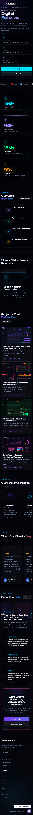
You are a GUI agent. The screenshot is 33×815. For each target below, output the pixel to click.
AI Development (5, 756)
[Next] (7, 487)
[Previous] (3, 487)
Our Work (4, 777)
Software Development (7, 759)
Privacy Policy (5, 798)
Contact (4, 783)
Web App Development (7, 762)
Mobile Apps (4, 765)
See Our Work (17, 74)
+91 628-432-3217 (5, 795)
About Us (4, 774)
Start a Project (17, 69)
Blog (3, 780)
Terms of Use (5, 801)
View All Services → (25, 198)
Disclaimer (4, 804)
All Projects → (6, 321)
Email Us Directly (17, 724)
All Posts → (27, 596)
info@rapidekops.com (7, 791)
